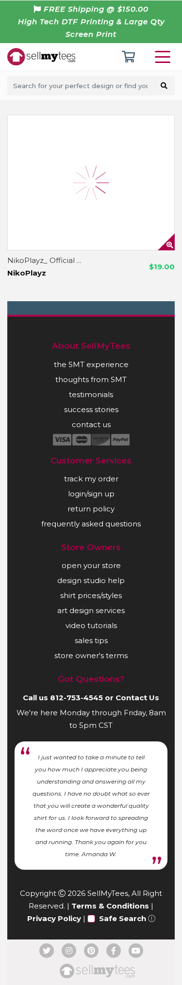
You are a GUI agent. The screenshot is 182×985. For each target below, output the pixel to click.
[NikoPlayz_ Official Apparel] (91, 182)
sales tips (91, 640)
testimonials (91, 394)
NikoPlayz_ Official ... (44, 260)
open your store (91, 565)
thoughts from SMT (91, 379)
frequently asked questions (91, 523)
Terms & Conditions (110, 905)
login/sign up (91, 493)
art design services (91, 610)
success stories (91, 409)
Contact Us (137, 697)
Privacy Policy (54, 918)
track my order (91, 478)
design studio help (91, 580)
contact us (91, 424)
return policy (91, 508)
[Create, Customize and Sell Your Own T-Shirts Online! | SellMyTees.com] (41, 56)
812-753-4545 (76, 697)
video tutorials (91, 625)
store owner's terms (91, 655)
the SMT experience (91, 364)
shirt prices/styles (91, 595)
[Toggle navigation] (164, 56)
